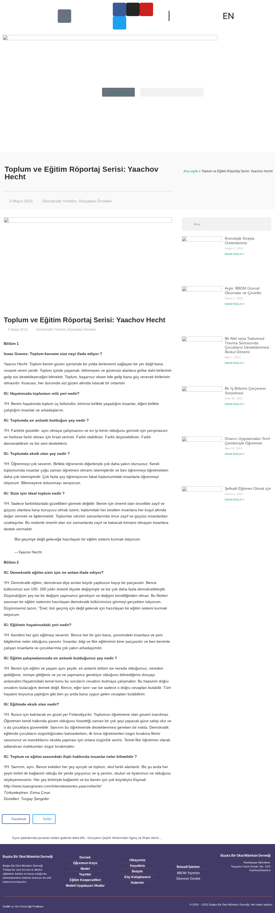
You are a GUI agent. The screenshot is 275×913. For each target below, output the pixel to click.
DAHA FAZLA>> (234, 254)
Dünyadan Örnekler (95, 201)
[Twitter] (119, 23)
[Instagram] (133, 9)
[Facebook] (245, 888)
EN (228, 16)
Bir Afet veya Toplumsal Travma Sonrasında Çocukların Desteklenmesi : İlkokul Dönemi (248, 345)
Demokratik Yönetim (59, 201)
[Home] (64, 16)
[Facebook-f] (119, 9)
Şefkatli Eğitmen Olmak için (248, 488)
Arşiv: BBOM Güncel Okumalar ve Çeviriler (243, 290)
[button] (172, 92)
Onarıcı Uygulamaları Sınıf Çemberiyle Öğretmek (247, 440)
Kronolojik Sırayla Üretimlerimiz (239, 240)
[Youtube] (146, 9)
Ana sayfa (190, 171)
